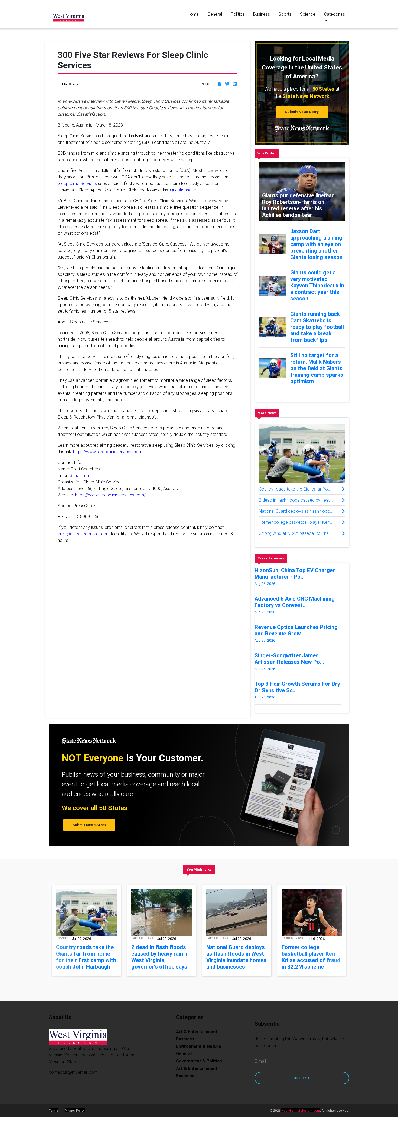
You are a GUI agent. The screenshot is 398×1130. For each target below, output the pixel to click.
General (214, 14)
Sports (285, 14)
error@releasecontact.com (84, 533)
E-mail (260, 1061)
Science (307, 14)
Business (261, 14)
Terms (53, 1110)
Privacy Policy (75, 1110)
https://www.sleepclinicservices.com (107, 451)
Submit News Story (302, 112)
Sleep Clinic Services (77, 183)
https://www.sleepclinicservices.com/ (110, 495)
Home (195, 14)
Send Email (80, 475)
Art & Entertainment (196, 1031)
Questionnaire (183, 190)
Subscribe (302, 1078)
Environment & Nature (198, 1046)
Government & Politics (199, 1060)
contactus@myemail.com (73, 1072)
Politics (237, 14)
